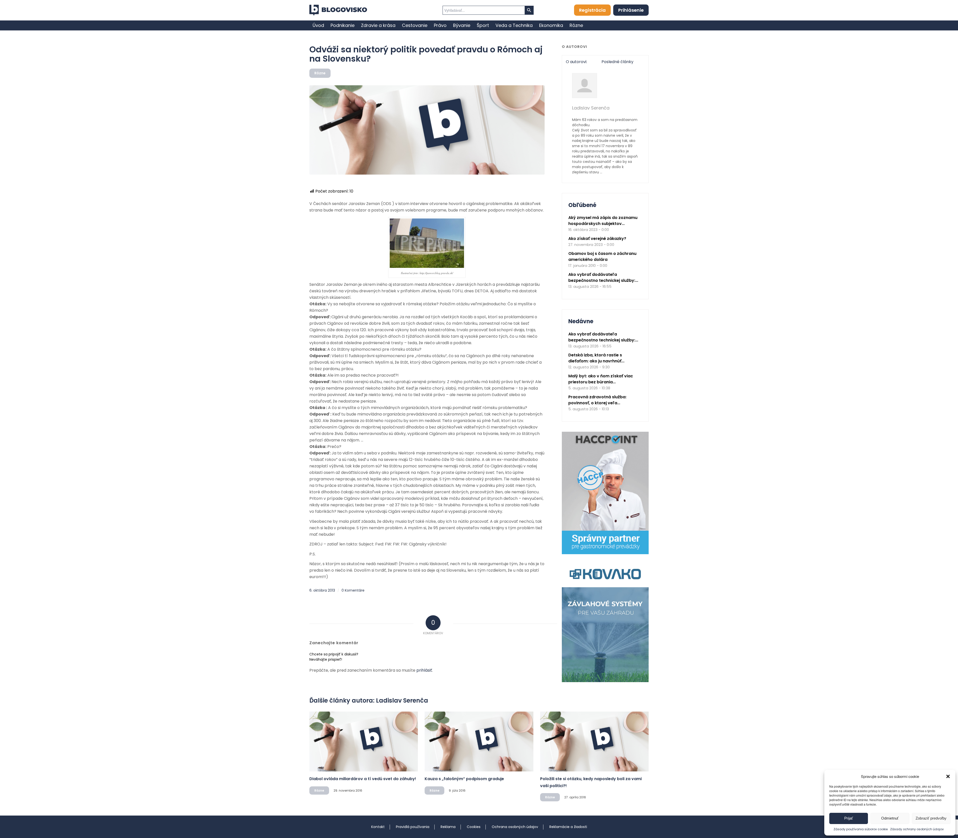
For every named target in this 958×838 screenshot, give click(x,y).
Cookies (473, 826)
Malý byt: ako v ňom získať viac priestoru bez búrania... (600, 379)
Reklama (448, 826)
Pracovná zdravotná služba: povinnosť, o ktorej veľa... (597, 400)
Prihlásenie (631, 10)
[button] (948, 776)
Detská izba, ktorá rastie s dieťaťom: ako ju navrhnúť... (596, 358)
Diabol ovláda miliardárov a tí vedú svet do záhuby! (362, 779)
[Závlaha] (605, 681)
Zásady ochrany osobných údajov (917, 829)
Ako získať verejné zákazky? (597, 238)
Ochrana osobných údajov (515, 826)
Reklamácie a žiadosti (568, 826)
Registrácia (592, 10)
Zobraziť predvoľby (931, 818)
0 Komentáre (353, 590)
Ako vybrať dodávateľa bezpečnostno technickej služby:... (603, 277)
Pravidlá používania (412, 826)
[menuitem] (318, 25)
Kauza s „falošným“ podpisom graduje (464, 779)
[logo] (338, 10)
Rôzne (320, 73)
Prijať (848, 818)
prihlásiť (424, 670)
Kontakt (378, 826)
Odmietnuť (890, 818)
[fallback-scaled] (427, 130)
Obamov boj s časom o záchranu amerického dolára (602, 256)
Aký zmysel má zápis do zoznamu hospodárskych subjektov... (602, 220)
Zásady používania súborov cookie (861, 829)
